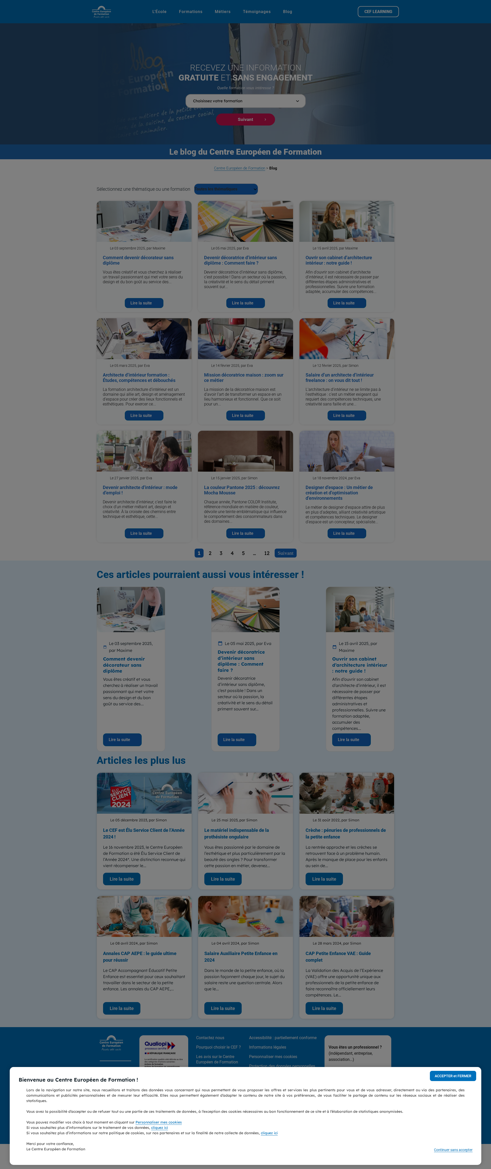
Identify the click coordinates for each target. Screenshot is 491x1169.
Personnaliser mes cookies (159, 1122)
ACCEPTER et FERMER (453, 1076)
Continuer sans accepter (453, 1150)
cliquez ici (159, 1127)
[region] (245, 1116)
